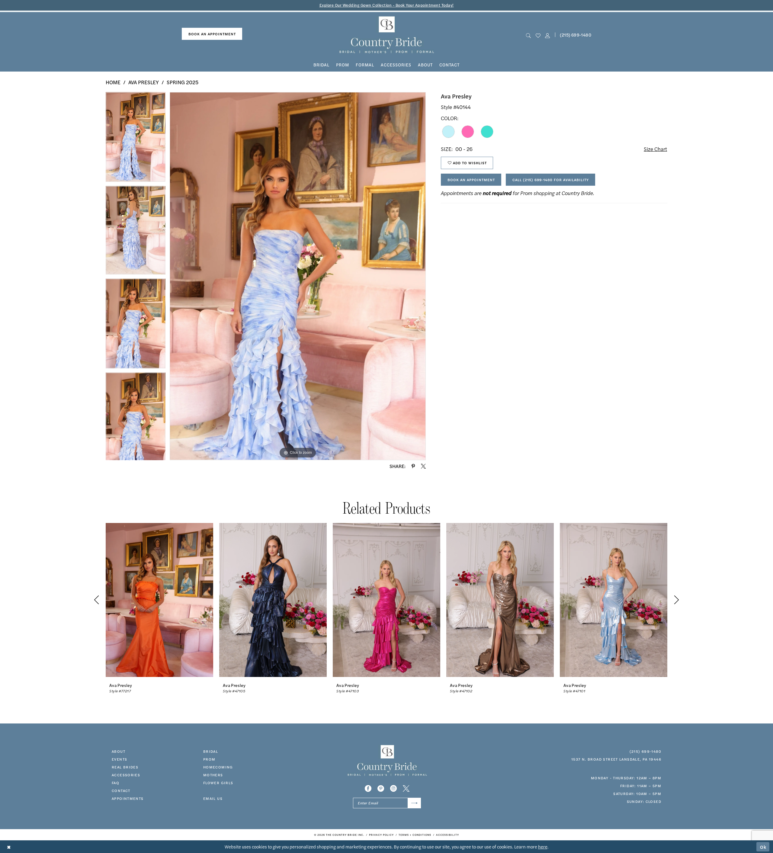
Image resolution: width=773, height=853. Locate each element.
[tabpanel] (135, 139)
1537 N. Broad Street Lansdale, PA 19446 (616, 759)
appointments (128, 798)
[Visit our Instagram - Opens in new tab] (393, 788)
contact (121, 790)
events (119, 759)
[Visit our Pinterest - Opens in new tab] (380, 788)
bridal (210, 751)
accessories (126, 775)
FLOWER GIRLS (218, 782)
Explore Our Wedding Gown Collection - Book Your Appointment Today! (386, 5)
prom (209, 759)
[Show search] (528, 35)
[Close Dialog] (9, 846)
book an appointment (212, 34)
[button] (547, 35)
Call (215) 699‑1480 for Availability (550, 179)
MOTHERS (213, 775)
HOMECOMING (218, 767)
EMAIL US (213, 798)
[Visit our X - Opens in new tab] (406, 788)
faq (115, 782)
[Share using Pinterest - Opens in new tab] (413, 466)
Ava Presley (143, 82)
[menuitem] (212, 34)
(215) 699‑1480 (575, 35)
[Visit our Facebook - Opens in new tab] (368, 788)
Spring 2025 (182, 82)
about (118, 751)
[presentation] (159, 600)
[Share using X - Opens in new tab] (423, 466)
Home (113, 82)
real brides (125, 767)
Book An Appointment (471, 179)
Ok (763, 846)
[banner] (386, 34)
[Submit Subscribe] (414, 803)
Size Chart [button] (655, 148)
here (542, 846)
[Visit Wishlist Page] (538, 35)
